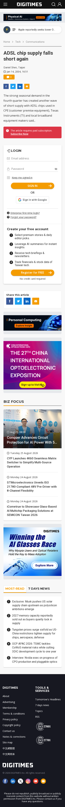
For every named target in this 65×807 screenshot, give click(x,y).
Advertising (9, 702)
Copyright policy (11, 725)
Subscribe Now (19, 133)
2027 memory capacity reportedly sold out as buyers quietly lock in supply (32, 619)
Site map (7, 742)
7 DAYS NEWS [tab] (39, 588)
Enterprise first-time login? (25, 213)
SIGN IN (32, 186)
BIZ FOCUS (13, 402)
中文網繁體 (9, 748)
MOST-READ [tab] (14, 588)
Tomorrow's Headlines (48, 699)
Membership (10, 707)
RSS (37, 716)
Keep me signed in (22, 177)
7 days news (42, 705)
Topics (39, 711)
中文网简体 (9, 754)
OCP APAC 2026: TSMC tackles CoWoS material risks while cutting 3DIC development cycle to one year (34, 647)
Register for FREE (32, 272)
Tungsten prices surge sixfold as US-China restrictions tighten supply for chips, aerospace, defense (34, 633)
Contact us (9, 731)
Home (6, 41)
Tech (18, 41)
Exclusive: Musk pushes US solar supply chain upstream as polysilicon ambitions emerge (34, 605)
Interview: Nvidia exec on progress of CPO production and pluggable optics (35, 659)
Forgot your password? (23, 217)
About (6, 696)
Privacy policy (10, 719)
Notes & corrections (14, 736)
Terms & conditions (14, 713)
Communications (35, 41)
